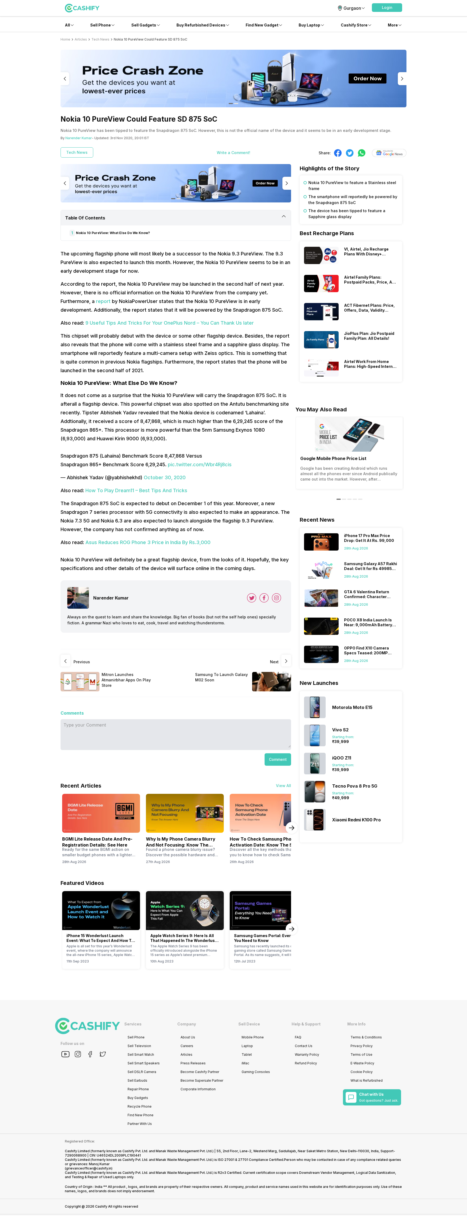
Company (186, 1024)
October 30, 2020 (165, 477)
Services (133, 1024)
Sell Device (249, 1024)
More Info (356, 1024)
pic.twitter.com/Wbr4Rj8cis (200, 464)
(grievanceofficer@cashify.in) (88, 1168)
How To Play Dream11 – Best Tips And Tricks (136, 490)
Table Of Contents (85, 218)
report (103, 301)
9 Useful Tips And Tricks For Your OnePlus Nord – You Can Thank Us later (169, 323)
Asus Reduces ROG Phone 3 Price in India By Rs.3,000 (148, 542)
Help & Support (306, 1024)
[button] (387, 7)
